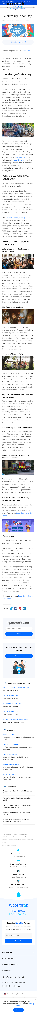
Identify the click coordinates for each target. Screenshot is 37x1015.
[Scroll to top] (19, 895)
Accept (18, 1010)
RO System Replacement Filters (16, 719)
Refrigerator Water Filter (13, 703)
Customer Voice (9, 774)
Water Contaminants (11, 744)
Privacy (5, 982)
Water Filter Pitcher (11, 711)
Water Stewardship (11, 754)
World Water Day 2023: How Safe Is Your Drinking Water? (17, 806)
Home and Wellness (11, 764)
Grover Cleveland (19, 160)
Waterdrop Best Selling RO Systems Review (17, 792)
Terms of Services (18, 982)
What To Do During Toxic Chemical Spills (17, 799)
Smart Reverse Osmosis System (16, 687)
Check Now (19, 656)
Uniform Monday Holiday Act (17, 218)
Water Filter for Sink (11, 695)
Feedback (6, 986)
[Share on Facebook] (15, 608)
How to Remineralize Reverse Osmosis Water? (18, 813)
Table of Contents (16, 42)
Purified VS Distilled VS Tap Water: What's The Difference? (17, 821)
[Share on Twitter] (11, 608)
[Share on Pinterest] (20, 608)
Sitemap (16, 986)
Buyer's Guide (8, 734)
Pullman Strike (21, 157)
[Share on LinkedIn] (24, 608)
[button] (14, 994)
